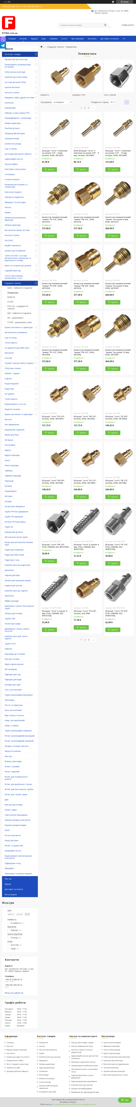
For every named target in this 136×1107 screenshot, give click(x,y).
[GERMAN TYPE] (87, 76)
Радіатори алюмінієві (14, 549)
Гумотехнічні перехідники (16, 815)
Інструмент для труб (47, 1092)
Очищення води (12, 138)
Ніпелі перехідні (12, 465)
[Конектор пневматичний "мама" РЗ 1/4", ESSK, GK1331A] (56, 194)
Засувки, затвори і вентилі (16, 746)
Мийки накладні (12, 601)
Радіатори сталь (12, 560)
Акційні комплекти (13, 245)
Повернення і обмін (15, 1060)
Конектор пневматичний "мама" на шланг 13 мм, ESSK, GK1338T (118, 352)
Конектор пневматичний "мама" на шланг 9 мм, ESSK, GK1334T (118, 285)
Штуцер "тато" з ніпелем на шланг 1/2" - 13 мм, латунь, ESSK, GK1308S (118, 153)
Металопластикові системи (17, 230)
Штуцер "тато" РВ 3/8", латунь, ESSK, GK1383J (53, 481)
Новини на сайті (13, 1067)
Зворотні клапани (13, 751)
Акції (44, 39)
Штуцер (8, 501)
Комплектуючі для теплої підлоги (16, 637)
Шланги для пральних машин (18, 580)
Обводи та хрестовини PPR (17, 113)
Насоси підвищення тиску (82, 1046)
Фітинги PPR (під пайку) (15, 522)
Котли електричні (13, 835)
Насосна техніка (12, 92)
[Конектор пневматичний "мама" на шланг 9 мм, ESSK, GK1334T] (119, 261)
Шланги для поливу (13, 613)
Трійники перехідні (13, 475)
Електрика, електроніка (15, 169)
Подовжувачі (10, 491)
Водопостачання (12, 409)
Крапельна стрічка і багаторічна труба (19, 607)
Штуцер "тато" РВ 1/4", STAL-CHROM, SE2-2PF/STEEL (55, 545)
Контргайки (10, 445)
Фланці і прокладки (13, 761)
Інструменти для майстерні (17, 348)
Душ (6, 799)
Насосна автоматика (48, 1050)
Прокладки (9, 700)
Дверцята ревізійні (112, 1046)
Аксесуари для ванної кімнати (18, 154)
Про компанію (77, 39)
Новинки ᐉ (43, 1042)
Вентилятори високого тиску (116, 1075)
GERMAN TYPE (78, 95)
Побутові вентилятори (15, 72)
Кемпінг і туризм (12, 373)
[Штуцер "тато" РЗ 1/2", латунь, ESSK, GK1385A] (87, 458)
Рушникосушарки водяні (15, 825)
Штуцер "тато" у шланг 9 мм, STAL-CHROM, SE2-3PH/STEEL (54, 613)
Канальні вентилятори (113, 1060)
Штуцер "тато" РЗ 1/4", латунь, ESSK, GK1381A (53, 417)
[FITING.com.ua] (8, 22)
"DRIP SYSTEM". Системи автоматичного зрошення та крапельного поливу (18, 258)
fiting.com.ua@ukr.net (14, 993)
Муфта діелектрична (14, 664)
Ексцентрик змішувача (15, 506)
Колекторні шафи (12, 623)
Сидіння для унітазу (13, 585)
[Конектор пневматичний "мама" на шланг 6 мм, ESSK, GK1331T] (119, 194)
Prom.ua (81, 1099)
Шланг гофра (11, 809)
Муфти (8, 450)
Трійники (8, 470)
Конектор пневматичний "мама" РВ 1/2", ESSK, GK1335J (86, 352)
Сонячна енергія (12, 179)
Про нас (8, 878)
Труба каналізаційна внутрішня (19, 695)
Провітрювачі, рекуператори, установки (18, 65)
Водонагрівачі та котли (15, 404)
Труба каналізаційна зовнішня (18, 730)
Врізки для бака (12, 434)
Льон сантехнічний (13, 710)
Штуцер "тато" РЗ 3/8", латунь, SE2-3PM (85, 612)
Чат (127, 1100)
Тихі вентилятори (111, 1067)
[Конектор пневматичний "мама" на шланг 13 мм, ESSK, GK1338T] (119, 327)
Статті (64, 39)
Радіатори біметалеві (14, 555)
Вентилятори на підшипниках (116, 1064)
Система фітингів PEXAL (15, 82)
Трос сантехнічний (13, 689)
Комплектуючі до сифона (16, 590)
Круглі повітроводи (112, 1053)
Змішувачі (43, 1060)
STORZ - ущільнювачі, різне (19, 322)
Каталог (23, 39)
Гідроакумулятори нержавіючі (84, 1081)
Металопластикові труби (16, 537)
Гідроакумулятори (46, 1067)
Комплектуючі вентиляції (16, 77)
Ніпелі (7, 460)
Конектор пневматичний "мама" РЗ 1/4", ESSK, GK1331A (54, 219)
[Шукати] (105, 25)
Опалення (9, 102)
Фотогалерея (11, 894)
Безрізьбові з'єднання (14, 429)
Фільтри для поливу (13, 804)
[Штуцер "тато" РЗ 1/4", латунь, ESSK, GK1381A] (56, 393)
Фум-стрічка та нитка (14, 715)
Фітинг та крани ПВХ (14, 845)
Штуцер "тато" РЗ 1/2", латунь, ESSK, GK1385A (85, 481)
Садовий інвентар (13, 270)
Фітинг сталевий (12, 766)
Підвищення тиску (13, 863)
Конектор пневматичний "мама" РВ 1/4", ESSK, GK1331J (86, 219)
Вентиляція (43, 1075)
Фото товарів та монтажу (17, 1064)
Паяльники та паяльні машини (18, 873)
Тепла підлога (11, 342)
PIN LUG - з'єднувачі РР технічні (17, 307)
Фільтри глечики (12, 659)
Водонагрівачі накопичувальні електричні (18, 857)
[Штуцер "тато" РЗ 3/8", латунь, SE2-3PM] (87, 588)
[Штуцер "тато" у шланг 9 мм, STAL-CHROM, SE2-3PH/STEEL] (56, 588)
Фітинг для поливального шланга (16, 777)
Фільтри (8, 756)
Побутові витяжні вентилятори (117, 1057)
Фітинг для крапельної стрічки (18, 784)
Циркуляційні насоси (14, 159)
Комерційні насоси (13, 850)
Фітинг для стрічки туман (16, 794)
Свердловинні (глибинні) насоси (84, 1065)
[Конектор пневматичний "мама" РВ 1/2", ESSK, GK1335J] (87, 327)
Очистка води (45, 1082)
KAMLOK (11, 297)
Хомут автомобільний (15, 720)
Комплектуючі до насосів (49, 1057)
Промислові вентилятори (16, 59)
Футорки (8, 496)
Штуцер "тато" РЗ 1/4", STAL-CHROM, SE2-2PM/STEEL (116, 546)
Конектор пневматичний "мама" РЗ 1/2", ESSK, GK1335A (54, 352)
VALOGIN (9, 240)
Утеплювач (10, 174)
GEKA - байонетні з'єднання (19, 288)
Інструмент (10, 394)
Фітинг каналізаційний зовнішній (19, 741)
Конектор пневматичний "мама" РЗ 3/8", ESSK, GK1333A (54, 285)
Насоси (8, 207)
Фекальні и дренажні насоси (83, 1062)
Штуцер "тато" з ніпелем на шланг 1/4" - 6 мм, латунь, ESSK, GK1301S (54, 153)
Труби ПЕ (9, 527)
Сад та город (10, 148)
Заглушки (9, 440)
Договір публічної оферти (17, 1071)
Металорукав (11, 669)
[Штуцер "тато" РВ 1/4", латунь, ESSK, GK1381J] (87, 393)
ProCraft (8, 358)
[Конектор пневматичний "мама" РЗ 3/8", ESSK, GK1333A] (56, 261)
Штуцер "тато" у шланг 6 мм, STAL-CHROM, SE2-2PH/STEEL (86, 546)
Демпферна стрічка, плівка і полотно (17, 630)
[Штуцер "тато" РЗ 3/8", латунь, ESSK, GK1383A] (119, 393)
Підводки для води (13, 679)
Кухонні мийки (11, 164)
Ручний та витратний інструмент (19, 363)
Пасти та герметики (14, 705)
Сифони (8, 378)
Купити (51, 169)
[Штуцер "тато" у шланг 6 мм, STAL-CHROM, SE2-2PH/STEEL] (87, 522)
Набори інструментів (14, 197)
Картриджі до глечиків (15, 654)
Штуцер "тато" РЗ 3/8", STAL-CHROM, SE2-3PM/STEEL (116, 613)
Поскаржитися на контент (63, 1104)
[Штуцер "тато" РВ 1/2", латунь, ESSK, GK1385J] (119, 458)
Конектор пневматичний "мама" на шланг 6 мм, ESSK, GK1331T (118, 219)
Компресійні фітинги (14, 532)
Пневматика (12, 292)
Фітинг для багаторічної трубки (19, 789)
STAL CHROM (110, 95)
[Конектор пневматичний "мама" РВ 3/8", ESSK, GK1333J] (87, 261)
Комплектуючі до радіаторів (17, 565)
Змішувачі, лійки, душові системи (19, 97)
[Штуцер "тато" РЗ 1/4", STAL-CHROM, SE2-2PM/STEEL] (119, 522)
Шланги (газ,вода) (13, 143)
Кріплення (9, 353)
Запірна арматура (13, 123)
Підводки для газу (13, 674)
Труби (41, 1053)
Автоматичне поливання (16, 332)
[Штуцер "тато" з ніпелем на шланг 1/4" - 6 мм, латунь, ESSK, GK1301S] (56, 128)
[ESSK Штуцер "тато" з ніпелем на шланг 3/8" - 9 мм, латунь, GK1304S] (87, 128)
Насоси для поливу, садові (82, 1042)
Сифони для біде (12, 575)
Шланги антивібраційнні (81, 1088)
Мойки (8, 212)
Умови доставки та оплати (18, 1057)
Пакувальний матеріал (15, 133)
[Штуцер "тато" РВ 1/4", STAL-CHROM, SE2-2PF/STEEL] (56, 522)
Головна (12, 39)
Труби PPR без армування (16, 511)
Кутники (8, 486)
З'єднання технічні (13, 283)
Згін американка (12, 424)
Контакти (92, 39)
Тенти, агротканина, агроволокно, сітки (14, 276)
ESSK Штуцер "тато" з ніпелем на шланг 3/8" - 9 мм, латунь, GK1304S (86, 153)
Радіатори (9, 388)
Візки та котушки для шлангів (18, 265)
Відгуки (34, 39)
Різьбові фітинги (12, 128)
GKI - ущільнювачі (15, 317)
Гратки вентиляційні (112, 1042)
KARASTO (45, 95)
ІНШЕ (7, 830)
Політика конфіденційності (85, 1104)
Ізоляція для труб (12, 684)
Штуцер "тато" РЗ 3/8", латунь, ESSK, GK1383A (116, 417)
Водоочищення (12, 383)
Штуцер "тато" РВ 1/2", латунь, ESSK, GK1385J (116, 481)
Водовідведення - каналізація (18, 118)
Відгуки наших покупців (17, 1050)
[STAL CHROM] (119, 76)
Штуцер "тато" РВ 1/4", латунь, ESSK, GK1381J (85, 417)
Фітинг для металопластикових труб (19, 543)
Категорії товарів (12, 54)
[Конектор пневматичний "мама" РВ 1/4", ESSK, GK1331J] (87, 194)
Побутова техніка (13, 368)
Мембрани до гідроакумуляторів (85, 1092)
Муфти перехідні (12, 455)
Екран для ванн (11, 840)
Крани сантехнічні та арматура (19, 327)
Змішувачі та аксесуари (15, 202)
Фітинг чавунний (12, 771)
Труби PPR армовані (14, 516)
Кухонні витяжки (12, 87)
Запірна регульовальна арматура (15, 218)
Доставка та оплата (109, 39)
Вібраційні (9, 868)
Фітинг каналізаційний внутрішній (19, 736)
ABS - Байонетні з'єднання (19, 313)
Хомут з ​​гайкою (12, 725)
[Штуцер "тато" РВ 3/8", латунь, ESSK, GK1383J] (56, 458)
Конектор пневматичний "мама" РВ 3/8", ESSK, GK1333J (86, 285)
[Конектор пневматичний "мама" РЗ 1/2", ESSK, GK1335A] (56, 327)
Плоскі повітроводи (112, 1050)
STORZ (10, 301)
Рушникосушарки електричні (17, 820)
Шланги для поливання (15, 250)
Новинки (53, 39)
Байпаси (8, 648)
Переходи (9, 481)
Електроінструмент (13, 192)
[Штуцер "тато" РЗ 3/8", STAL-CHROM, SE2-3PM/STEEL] (119, 588)
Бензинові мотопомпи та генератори (16, 185)
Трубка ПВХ (10, 618)
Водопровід (10, 107)
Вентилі (8, 419)
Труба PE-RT (10, 643)
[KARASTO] (56, 76)
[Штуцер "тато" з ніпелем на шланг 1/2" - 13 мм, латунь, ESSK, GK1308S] (119, 128)
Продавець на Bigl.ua (68, 1102)
